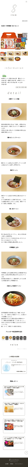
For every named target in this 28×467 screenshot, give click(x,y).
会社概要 (6, 463)
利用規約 (11, 463)
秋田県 (23, 87)
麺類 (25, 87)
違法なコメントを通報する (22, 348)
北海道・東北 (18, 87)
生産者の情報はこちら (21, 371)
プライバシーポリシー (19, 463)
